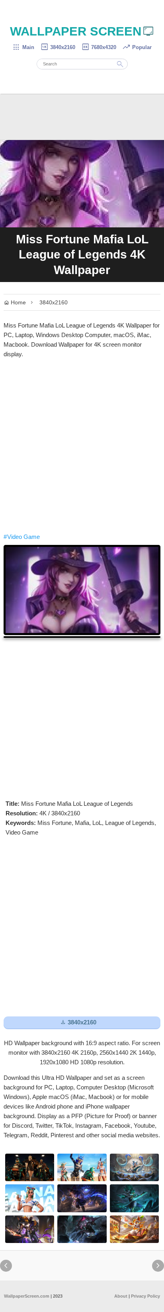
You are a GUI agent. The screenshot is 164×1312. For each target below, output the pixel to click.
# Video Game (22, 536)
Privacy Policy (145, 1296)
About (120, 1296)
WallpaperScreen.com (26, 1296)
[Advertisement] (82, 445)
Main (23, 47)
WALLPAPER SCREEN (82, 31)
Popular (137, 47)
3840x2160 (57, 47)
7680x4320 (98, 47)
